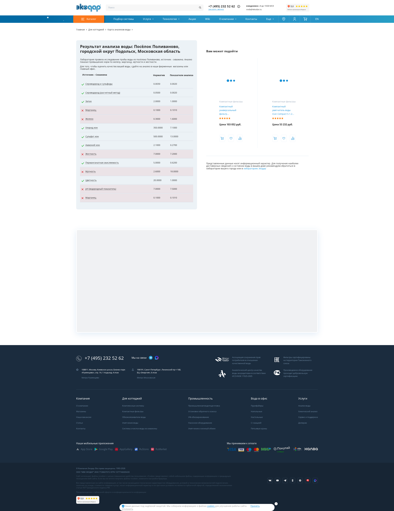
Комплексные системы (133, 406)
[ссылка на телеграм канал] (151, 358)
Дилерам (302, 423)
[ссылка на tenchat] (307, 480)
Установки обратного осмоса (202, 411)
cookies (211, 506)
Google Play (106, 449)
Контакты (251, 19)
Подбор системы (123, 19)
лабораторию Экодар (254, 168)
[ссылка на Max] (315, 480)
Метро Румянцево (90, 378)
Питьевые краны (259, 428)
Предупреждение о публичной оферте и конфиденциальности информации (111, 492)
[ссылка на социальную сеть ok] (292, 480)
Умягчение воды (130, 423)
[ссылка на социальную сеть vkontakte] (270, 480)
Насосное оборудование (200, 423)
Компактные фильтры (132, 411)
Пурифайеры (257, 406)
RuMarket (161, 449)
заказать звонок (216, 9)
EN (317, 19)
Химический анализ (307, 411)
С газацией (256, 423)
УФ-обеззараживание (198, 417)
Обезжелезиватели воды (134, 417)
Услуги (147, 19)
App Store (86, 449)
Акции (192, 19)
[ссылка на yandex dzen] (300, 480)
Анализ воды (304, 406)
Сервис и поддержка (308, 417)
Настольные (257, 417)
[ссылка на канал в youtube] (277, 480)
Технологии (170, 19)
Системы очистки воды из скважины (139, 428)
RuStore (144, 449)
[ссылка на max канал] (157, 358)
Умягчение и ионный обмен (201, 428)
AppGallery (126, 449)
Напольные (256, 411)
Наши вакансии (83, 417)
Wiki (207, 19)
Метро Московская (146, 378)
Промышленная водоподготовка (204, 406)
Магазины (81, 411)
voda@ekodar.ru (254, 9)
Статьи (79, 423)
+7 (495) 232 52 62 (221, 6)
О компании (226, 19)
